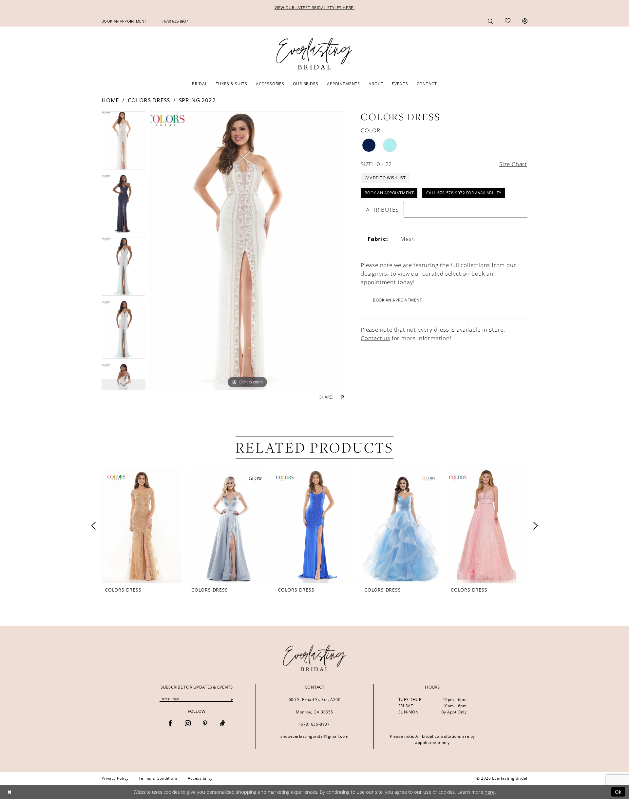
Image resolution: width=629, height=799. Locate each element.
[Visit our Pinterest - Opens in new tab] (205, 724)
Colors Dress (149, 100)
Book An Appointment (397, 300)
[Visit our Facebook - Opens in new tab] (170, 724)
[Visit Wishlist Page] (507, 21)
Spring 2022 (197, 100)
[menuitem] (123, 21)
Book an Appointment (389, 193)
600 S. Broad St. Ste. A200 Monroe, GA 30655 (315, 706)
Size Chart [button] (513, 164)
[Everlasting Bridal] (314, 54)
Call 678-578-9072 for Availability (464, 193)
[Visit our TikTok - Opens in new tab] (222, 724)
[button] (524, 21)
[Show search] (490, 21)
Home (110, 100)
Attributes (382, 209)
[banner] (314, 658)
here (490, 792)
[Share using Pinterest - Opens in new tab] (342, 397)
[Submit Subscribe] (232, 699)
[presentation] (141, 526)
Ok (618, 792)
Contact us (375, 338)
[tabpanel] (123, 142)
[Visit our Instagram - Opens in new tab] (187, 724)
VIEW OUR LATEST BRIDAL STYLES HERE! (315, 7)
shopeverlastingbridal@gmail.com (314, 736)
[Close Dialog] (9, 792)
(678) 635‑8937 (314, 724)
